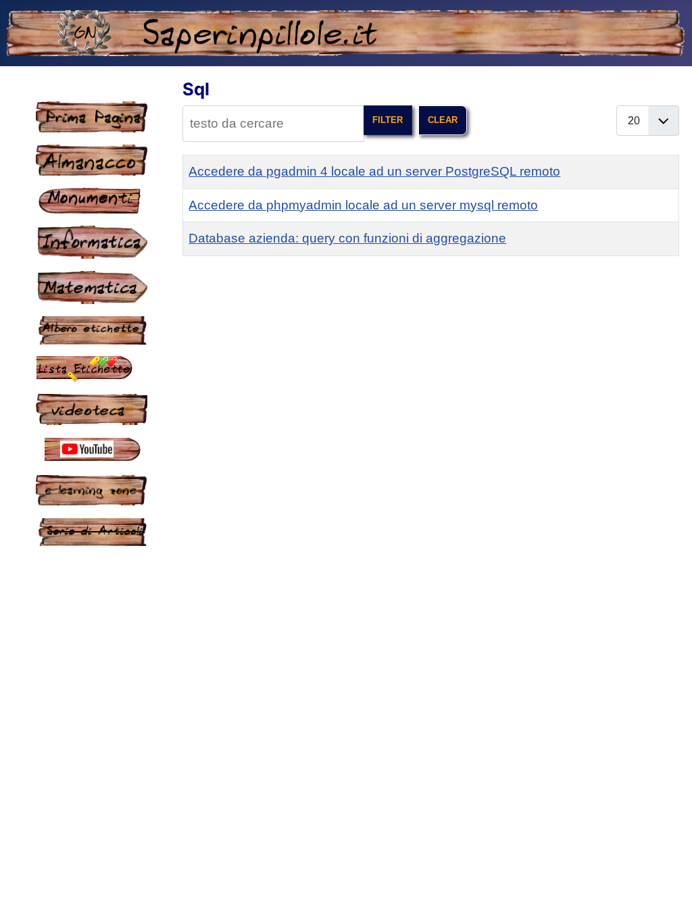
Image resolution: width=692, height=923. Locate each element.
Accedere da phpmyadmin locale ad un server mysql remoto (363, 205)
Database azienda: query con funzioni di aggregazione (347, 238)
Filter (387, 120)
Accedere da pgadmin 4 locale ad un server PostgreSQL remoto (374, 171)
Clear (443, 120)
